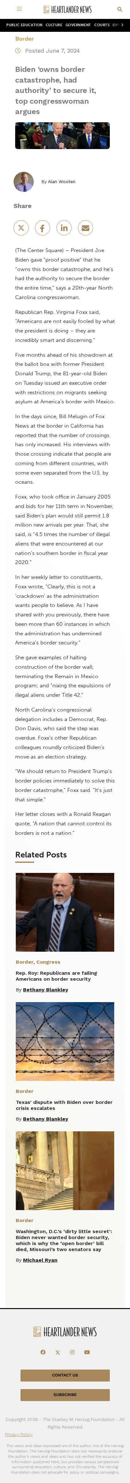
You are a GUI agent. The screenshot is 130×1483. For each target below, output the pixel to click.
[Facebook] (43, 1352)
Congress (48, 962)
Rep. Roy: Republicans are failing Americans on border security (56, 976)
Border (24, 38)
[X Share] (22, 230)
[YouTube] (87, 1352)
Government (78, 25)
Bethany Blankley (45, 990)
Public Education (24, 25)
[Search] (120, 10)
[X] (58, 1352)
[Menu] (20, 9)
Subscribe (65, 1395)
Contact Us (65, 1375)
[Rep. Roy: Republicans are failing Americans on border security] (65, 912)
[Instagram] (72, 1352)
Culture (54, 25)
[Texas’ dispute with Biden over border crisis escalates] (65, 1041)
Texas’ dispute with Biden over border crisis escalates (64, 1105)
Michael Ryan (40, 1260)
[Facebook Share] (43, 230)
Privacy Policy (18, 1434)
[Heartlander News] (68, 10)
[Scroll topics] (121, 25)
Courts (101, 25)
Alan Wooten (61, 181)
